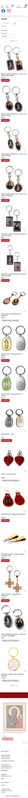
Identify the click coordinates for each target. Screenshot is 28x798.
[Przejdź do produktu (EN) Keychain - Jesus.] (14, 418)
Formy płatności (5, 765)
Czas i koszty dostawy (6, 766)
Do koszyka (5, 80)
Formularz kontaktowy (6, 790)
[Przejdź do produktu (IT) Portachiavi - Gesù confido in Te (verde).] (14, 378)
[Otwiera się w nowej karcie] (3, 11)
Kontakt (3, 792)
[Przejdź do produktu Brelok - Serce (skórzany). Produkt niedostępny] (14, 458)
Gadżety (7, 23)
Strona (12, 40)
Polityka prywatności (6, 776)
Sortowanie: (4, 33)
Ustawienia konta (5, 756)
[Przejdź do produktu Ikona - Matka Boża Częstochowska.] (14, 717)
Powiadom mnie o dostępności (10, 320)
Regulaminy (4, 774)
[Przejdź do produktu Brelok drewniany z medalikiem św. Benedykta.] (14, 578)
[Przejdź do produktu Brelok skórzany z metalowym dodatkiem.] (14, 498)
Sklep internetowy (12, 796)
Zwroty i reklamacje (6, 768)
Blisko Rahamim (5, 782)
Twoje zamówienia (5, 755)
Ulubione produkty (5, 758)
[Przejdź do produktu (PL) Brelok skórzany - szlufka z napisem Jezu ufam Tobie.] (14, 538)
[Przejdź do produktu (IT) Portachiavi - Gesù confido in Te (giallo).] (14, 338)
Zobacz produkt (6, 440)
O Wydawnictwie (5, 789)
